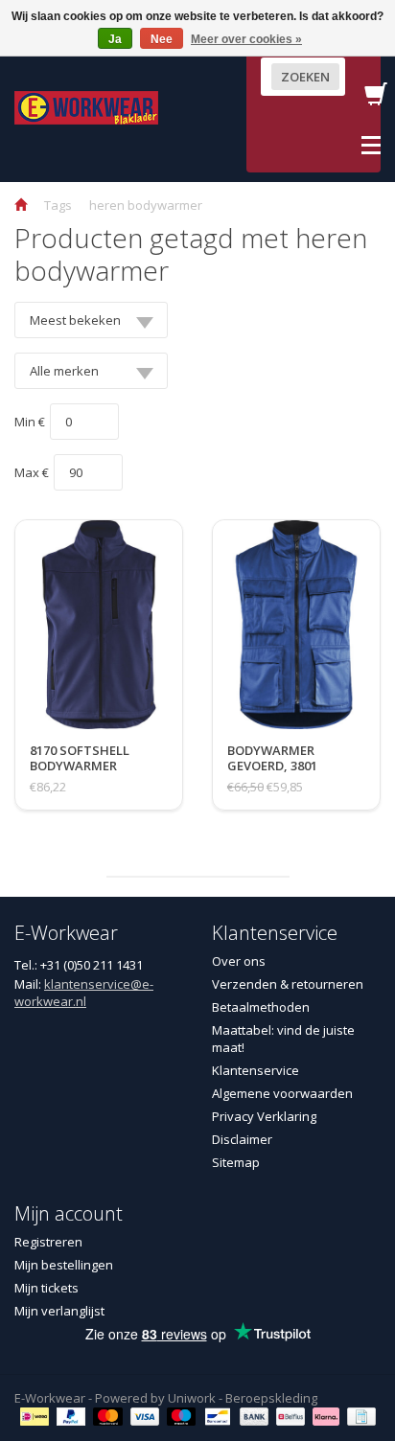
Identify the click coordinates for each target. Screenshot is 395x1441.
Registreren (48, 1241)
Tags (58, 205)
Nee (162, 39)
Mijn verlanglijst (59, 1310)
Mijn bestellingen (63, 1264)
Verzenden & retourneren (287, 984)
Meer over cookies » (246, 39)
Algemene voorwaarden (282, 1093)
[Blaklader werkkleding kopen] (86, 106)
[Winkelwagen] (375, 99)
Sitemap (236, 1162)
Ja (115, 39)
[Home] (20, 205)
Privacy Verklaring (264, 1116)
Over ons (239, 961)
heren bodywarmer (145, 205)
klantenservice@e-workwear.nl (83, 992)
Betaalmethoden (261, 1007)
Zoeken (305, 76)
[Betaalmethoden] (37, 1415)
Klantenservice (255, 1070)
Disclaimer (242, 1139)
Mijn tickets (46, 1287)
